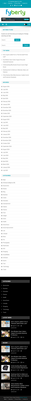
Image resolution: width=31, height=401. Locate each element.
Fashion (5, 206)
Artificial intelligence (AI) (9, 182)
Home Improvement (8, 227)
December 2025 (7, 107)
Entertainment (6, 203)
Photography (6, 242)
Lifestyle (5, 233)
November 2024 (7, 140)
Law (4, 230)
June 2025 (5, 125)
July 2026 (5, 89)
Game (4, 218)
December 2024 (7, 137)
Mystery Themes (23, 397)
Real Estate (6, 245)
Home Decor (6, 224)
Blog (4, 191)
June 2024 (5, 155)
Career (4, 197)
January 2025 (6, 134)
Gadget (5, 215)
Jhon (23, 337)
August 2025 (6, 119)
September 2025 (7, 116)
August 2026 (6, 86)
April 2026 (5, 98)
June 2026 (5, 92)
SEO (4, 248)
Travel (4, 269)
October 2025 (6, 113)
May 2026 (5, 95)
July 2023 (5, 170)
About (5, 3)
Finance (5, 209)
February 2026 (6, 101)
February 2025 (6, 131)
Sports (4, 260)
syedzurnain (13, 327)
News (4, 236)
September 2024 (7, 146)
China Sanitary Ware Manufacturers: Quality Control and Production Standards (16, 76)
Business (5, 194)
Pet (4, 239)
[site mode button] (25, 24)
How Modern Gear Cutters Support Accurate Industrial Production (14, 61)
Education (5, 200)
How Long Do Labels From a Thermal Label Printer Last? (15, 55)
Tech (4, 263)
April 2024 (5, 161)
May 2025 (5, 128)
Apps (4, 179)
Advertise (10, 3)
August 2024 (6, 149)
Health (4, 221)
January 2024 (6, 167)
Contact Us (24, 3)
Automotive (6, 185)
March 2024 (6, 164)
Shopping (5, 251)
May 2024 (5, 158)
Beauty (5, 188)
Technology (6, 266)
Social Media (6, 254)
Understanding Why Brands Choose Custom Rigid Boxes (15, 66)
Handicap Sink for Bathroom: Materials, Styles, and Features (15, 71)
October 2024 (6, 143)
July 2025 (5, 122)
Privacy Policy (17, 3)
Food (4, 212)
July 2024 (5, 152)
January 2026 (6, 104)
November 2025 (7, 110)
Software (5, 257)
